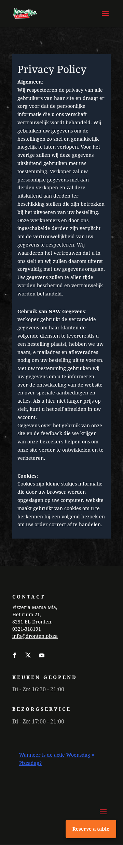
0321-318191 (26, 629)
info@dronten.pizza (35, 636)
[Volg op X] (28, 655)
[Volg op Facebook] (14, 655)
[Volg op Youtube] (41, 655)
